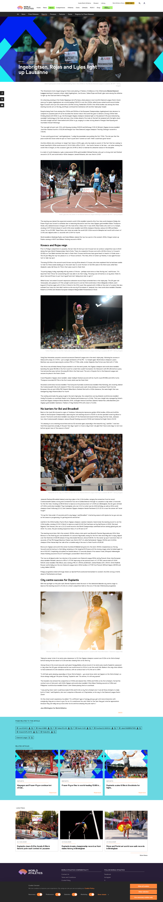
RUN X (92, 7)
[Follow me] (17, 728)
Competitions (60, 7)
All (18, 14)
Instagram (107, 877)
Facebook (107, 874)
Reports (44, 14)
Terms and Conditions (68, 877)
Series (70, 14)
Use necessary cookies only (143, 897)
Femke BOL (46, 732)
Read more (52, 793)
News (45, 7)
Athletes (70, 7)
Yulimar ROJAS (62, 728)
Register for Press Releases (84, 14)
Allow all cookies (143, 886)
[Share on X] (2, 99)
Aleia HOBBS (42, 728)
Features (62, 14)
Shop (98, 7)
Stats (78, 7)
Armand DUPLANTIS (25, 732)
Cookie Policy (89, 888)
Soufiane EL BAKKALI (103, 728)
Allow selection (143, 892)
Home (39, 7)
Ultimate (85, 7)
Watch (51, 8)
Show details (102, 894)
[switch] (58, 894)
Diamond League (22, 738)
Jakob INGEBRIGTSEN (128, 728)
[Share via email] (2, 105)
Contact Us (65, 874)
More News (144, 855)
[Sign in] (144, 3)
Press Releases (33, 14)
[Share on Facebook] (2, 93)
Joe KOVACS (23, 728)
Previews (53, 14)
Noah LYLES (82, 728)
